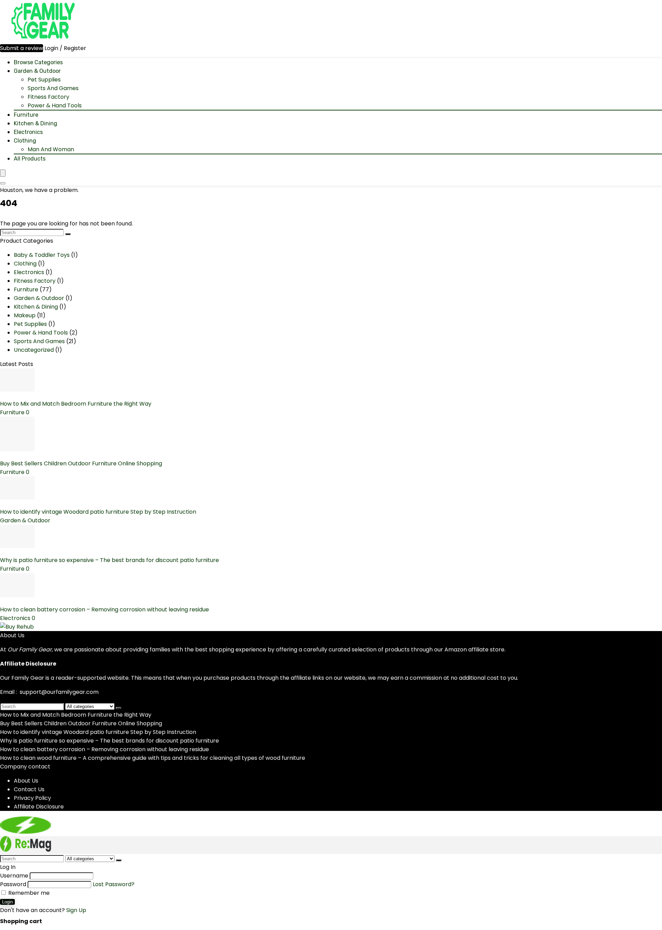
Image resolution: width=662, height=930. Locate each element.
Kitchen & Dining (35, 123)
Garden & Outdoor (37, 71)
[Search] (3, 183)
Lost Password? (113, 884)
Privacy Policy (32, 798)
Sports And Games (53, 88)
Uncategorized (34, 350)
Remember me (28, 893)
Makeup (25, 315)
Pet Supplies (44, 80)
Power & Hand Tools (55, 105)
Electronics (28, 132)
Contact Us (29, 789)
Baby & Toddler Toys (42, 255)
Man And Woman (51, 149)
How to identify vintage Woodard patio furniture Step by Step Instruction (98, 512)
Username (14, 876)
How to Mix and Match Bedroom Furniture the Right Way (75, 404)
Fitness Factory (48, 97)
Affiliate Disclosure (39, 807)
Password (13, 884)
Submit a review (21, 48)
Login (7, 901)
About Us (26, 781)
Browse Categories (38, 62)
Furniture (26, 115)
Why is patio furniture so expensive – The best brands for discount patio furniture (109, 560)
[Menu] (3, 173)
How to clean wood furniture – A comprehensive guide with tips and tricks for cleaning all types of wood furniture (152, 758)
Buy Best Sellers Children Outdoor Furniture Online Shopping (81, 463)
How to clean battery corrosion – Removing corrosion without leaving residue (104, 609)
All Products (30, 158)
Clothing (25, 140)
